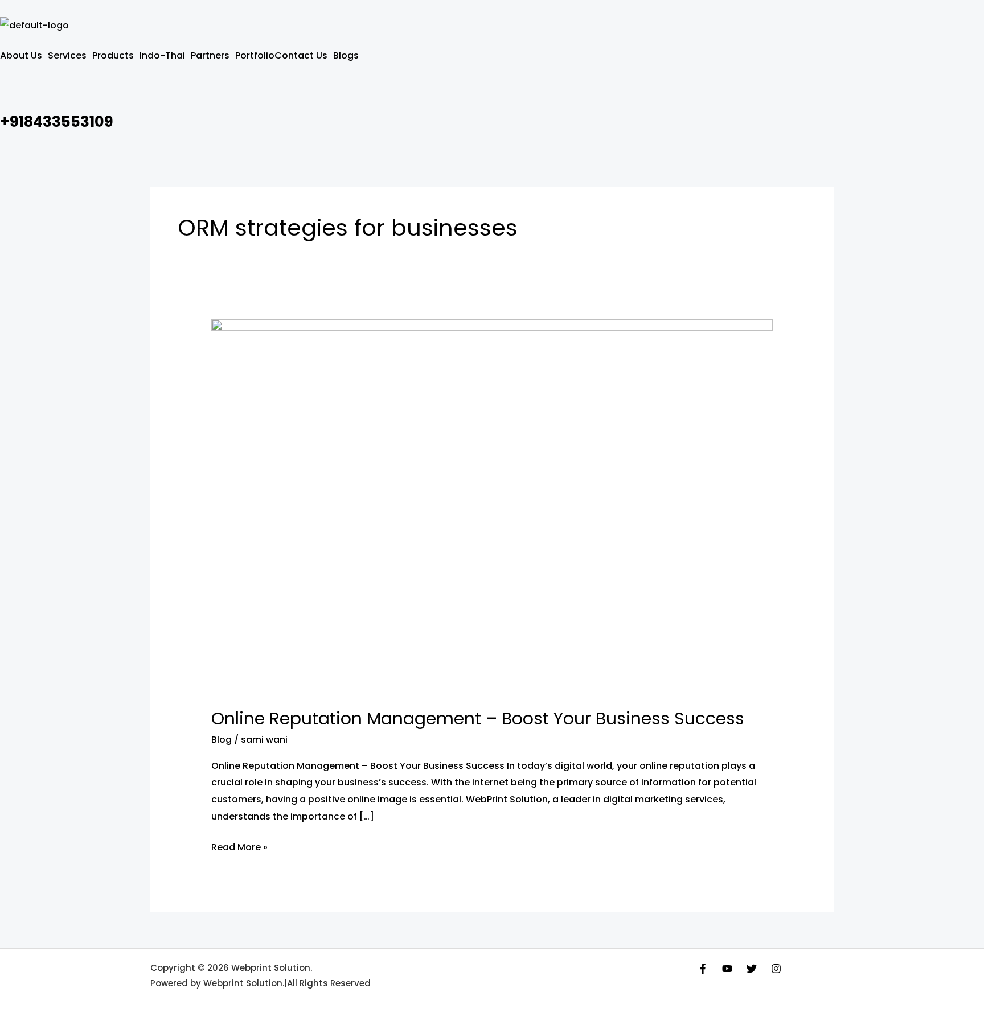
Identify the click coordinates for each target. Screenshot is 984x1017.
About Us (21, 55)
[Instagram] (776, 969)
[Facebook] (703, 969)
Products (113, 55)
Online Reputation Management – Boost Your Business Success (477, 718)
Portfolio (254, 55)
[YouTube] (727, 969)
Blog (221, 739)
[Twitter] (752, 969)
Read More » (239, 846)
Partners (210, 55)
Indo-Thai (162, 55)
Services (67, 55)
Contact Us (300, 55)
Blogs (346, 55)
